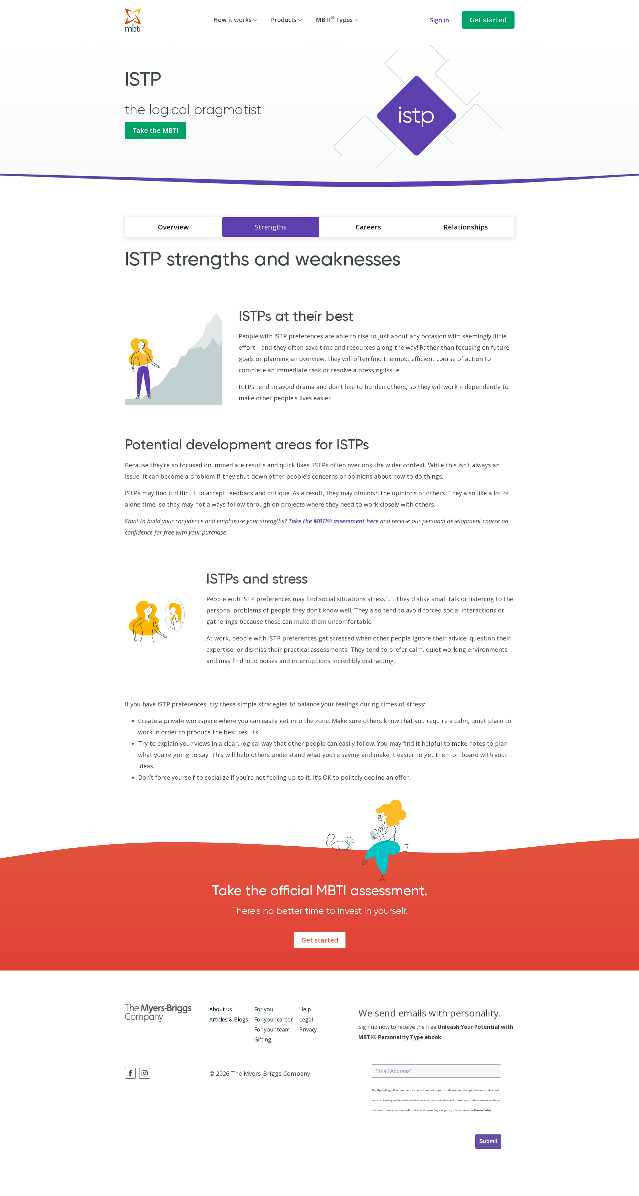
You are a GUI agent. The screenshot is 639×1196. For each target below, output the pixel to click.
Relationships (466, 226)
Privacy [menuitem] (308, 1029)
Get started (488, 19)
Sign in (439, 20)
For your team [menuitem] (272, 1029)
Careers (368, 226)
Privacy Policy (482, 1110)
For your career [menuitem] (273, 1019)
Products (284, 20)
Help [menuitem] (305, 1009)
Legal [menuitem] (306, 1019)
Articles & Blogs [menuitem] (228, 1019)
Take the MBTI (155, 130)
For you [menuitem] (263, 1009)
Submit (488, 1141)
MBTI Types (334, 19)
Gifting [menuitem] (262, 1039)
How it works (232, 20)
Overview (173, 226)
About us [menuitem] (220, 1009)
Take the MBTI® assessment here (333, 521)
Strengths (271, 226)
